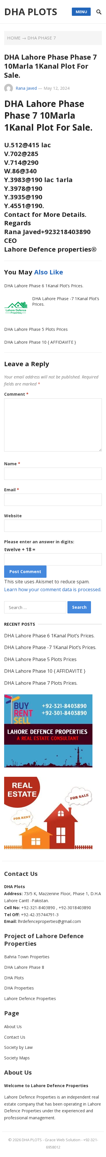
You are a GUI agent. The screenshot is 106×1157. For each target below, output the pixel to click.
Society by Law (18, 1047)
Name (12, 463)
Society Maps (17, 1058)
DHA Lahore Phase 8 (24, 967)
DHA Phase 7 (41, 38)
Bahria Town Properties (26, 956)
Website (13, 515)
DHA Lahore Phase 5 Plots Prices (36, 329)
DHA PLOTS (30, 11)
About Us (13, 1026)
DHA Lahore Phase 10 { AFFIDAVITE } (40, 342)
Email (11, 489)
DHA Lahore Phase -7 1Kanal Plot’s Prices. (65, 301)
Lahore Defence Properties (30, 998)
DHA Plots (14, 977)
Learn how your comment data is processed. (52, 589)
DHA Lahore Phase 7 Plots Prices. (40, 683)
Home (14, 38)
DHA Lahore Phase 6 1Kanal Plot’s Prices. (43, 285)
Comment (16, 394)
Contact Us (14, 1037)
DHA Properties (19, 988)
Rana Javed (26, 88)
